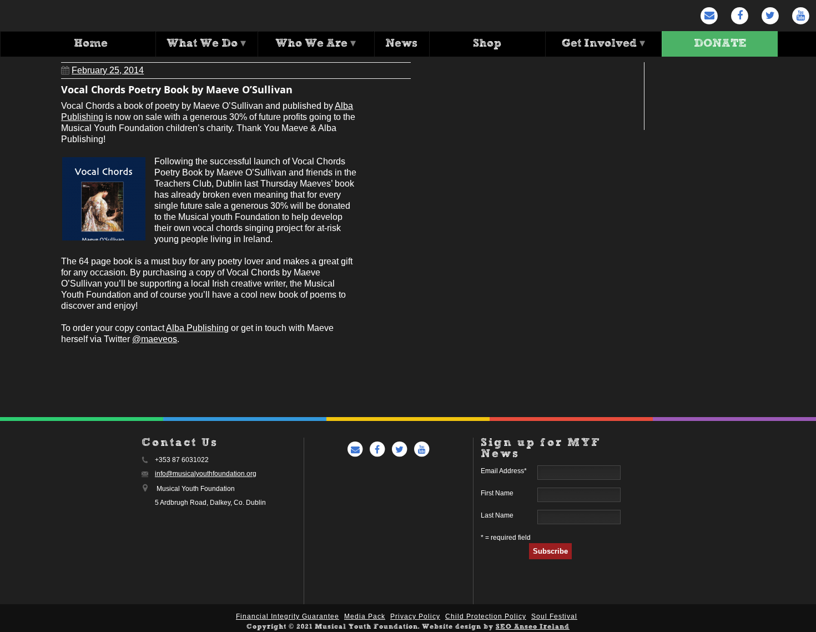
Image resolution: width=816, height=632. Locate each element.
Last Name (497, 515)
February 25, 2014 (108, 70)
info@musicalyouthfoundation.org (205, 474)
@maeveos (154, 339)
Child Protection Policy (485, 616)
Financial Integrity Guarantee (287, 616)
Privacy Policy (415, 616)
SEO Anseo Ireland (533, 627)
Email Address (504, 471)
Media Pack (364, 616)
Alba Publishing (197, 328)
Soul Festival (554, 616)
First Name (497, 493)
